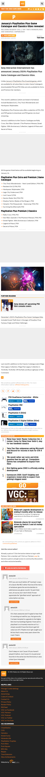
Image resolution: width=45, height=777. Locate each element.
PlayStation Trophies (8, 741)
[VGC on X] (33, 9)
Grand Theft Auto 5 (15, 320)
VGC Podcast (6, 715)
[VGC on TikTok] (41, 9)
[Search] (42, 4)
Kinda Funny (5, 736)
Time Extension (6, 754)
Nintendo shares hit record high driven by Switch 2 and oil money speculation (28, 524)
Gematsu (4, 733)
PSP (5, 113)
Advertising (5, 694)
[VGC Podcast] (31, 9)
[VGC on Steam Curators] (43, 9)
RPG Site (4, 749)
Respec (3, 752)
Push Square (5, 746)
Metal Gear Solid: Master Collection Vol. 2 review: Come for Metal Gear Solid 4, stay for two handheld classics (24, 441)
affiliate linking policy (22, 385)
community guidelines (10, 543)
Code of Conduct (7, 697)
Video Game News (9, 35)
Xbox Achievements (8, 757)
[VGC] (22, 3)
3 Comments (40, 519)
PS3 (26, 113)
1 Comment (40, 533)
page (35, 556)
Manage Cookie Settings (10, 689)
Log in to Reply (14, 602)
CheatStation (6, 728)
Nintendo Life (6, 738)
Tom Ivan (40, 38)
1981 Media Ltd (14, 672)
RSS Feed (4, 707)
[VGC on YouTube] (38, 9)
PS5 (19, 87)
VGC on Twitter (6, 718)
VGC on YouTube (7, 720)
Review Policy (6, 704)
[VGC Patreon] (29, 9)
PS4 (13, 87)
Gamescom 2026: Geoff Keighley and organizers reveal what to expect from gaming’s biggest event (23, 477)
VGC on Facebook (7, 710)
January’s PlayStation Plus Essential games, (21, 81)
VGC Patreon (6, 712)
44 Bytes (14, 761)
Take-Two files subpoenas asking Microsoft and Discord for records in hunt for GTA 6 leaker (25, 451)
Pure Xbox (5, 744)
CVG (3, 730)
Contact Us (5, 699)
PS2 (42, 110)
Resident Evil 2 (12, 103)
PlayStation (5, 110)
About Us (4, 691)
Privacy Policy (6, 702)
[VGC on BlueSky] (36, 9)
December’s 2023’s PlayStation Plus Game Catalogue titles (22, 317)
